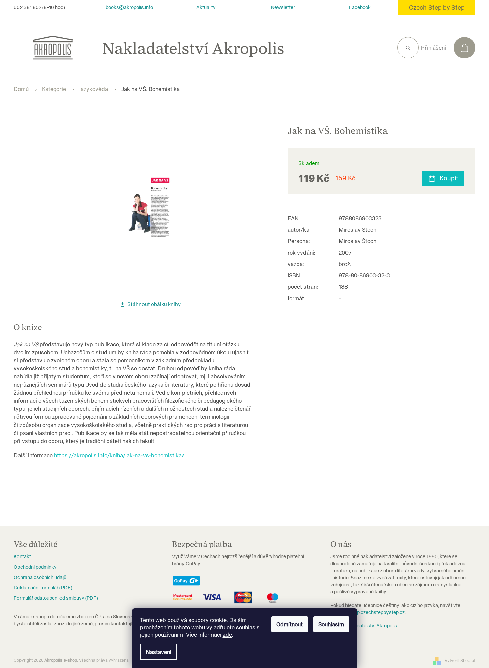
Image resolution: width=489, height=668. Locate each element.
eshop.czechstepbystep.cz (375, 612)
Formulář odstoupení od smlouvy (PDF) (56, 598)
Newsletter (283, 7)
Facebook (360, 7)
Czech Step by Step (437, 7)
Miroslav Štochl (358, 229)
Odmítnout (289, 624)
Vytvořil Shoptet (460, 660)
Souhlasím (331, 624)
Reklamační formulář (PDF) (43, 588)
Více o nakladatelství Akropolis (363, 626)
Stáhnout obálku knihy (154, 304)
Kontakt (22, 556)
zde (227, 634)
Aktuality (206, 7)
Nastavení (158, 652)
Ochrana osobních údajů (40, 577)
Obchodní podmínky (35, 567)
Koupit (449, 178)
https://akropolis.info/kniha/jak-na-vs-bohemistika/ (119, 455)
